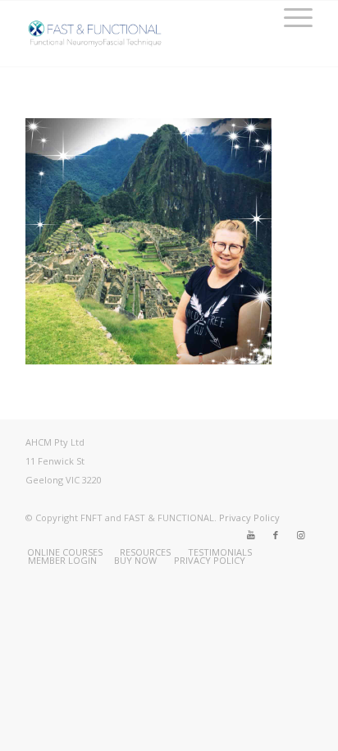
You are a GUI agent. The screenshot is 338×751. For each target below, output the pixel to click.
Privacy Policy (249, 517)
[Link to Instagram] (300, 535)
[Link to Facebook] (275, 535)
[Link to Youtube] (251, 535)
